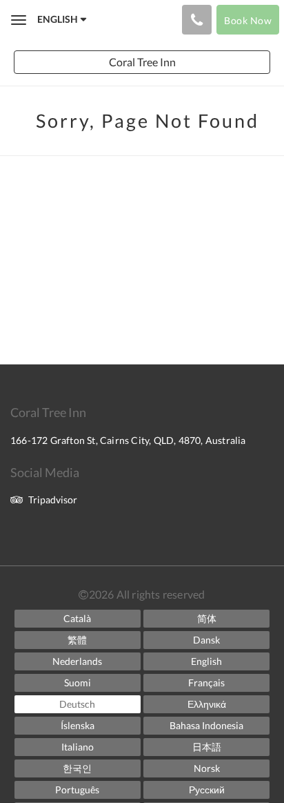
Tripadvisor (52, 499)
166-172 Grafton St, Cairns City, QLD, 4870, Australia (128, 440)
